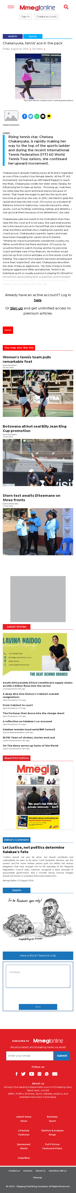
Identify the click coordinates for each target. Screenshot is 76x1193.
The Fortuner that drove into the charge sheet (33, 713)
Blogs (52, 1135)
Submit (62, 1056)
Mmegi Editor (10, 881)
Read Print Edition (16, 758)
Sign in (25, 17)
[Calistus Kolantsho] (11, 115)
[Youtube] (33, 1074)
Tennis (8, 330)
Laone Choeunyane (12, 741)
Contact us (14, 1171)
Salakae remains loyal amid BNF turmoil (29, 729)
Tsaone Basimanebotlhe (14, 732)
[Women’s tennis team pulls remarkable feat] (38, 393)
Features (23, 1135)
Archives (27, 1171)
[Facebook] (18, 1074)
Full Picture (52, 1144)
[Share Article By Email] (42, 116)
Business (52, 1117)
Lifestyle (23, 1131)
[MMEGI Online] (38, 8)
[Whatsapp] (48, 1074)
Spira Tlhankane (10, 700)
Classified (24, 1158)
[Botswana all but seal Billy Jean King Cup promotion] (38, 462)
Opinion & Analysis (52, 1131)
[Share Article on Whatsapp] (36, 116)
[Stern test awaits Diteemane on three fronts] (38, 531)
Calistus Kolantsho (11, 125)
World (23, 1148)
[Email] (56, 1074)
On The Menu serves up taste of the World (30, 746)
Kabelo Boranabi (10, 504)
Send (38, 1007)
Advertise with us (58, 1171)
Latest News (23, 1117)
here (37, 300)
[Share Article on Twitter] (30, 116)
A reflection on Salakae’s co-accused (27, 721)
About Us (40, 1171)
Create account (46, 17)
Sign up (16, 308)
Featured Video (52, 1148)
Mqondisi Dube (9, 365)
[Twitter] (24, 1074)
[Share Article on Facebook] (24, 116)
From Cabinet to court (18, 705)
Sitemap (37, 1178)
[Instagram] (41, 1074)
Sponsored (23, 1144)
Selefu (16, 890)
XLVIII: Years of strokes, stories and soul (29, 738)
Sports (33, 36)
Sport (52, 1121)
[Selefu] (38, 921)
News (23, 1121)
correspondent (10, 689)
